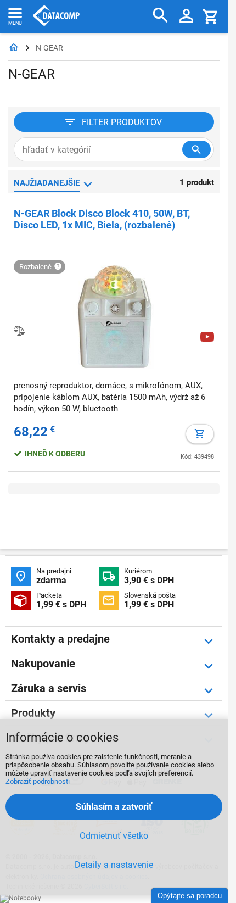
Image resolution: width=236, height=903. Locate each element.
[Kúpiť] (200, 434)
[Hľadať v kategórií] (196, 149)
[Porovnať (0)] (19, 330)
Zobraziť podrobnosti (37, 781)
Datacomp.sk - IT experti (56, 16)
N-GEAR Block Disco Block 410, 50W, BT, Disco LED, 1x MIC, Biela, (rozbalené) (102, 219)
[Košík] (211, 16)
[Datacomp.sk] (13, 48)
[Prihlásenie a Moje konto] (186, 16)
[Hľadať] (160, 15)
